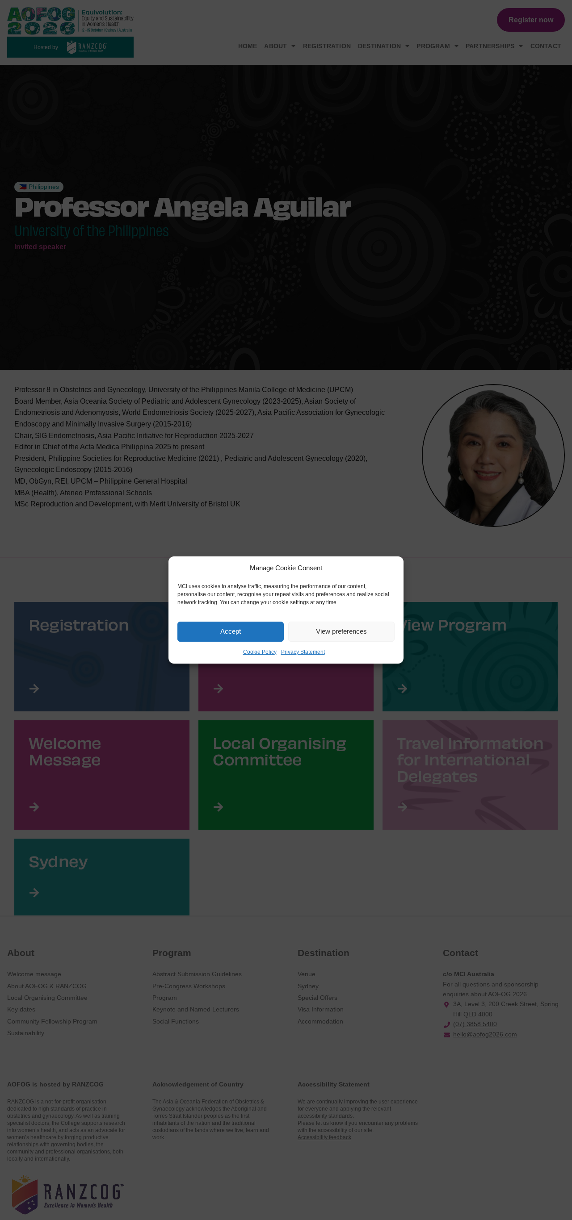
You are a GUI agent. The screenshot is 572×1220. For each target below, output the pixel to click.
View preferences (341, 631)
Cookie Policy (260, 652)
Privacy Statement (303, 652)
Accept (230, 631)
